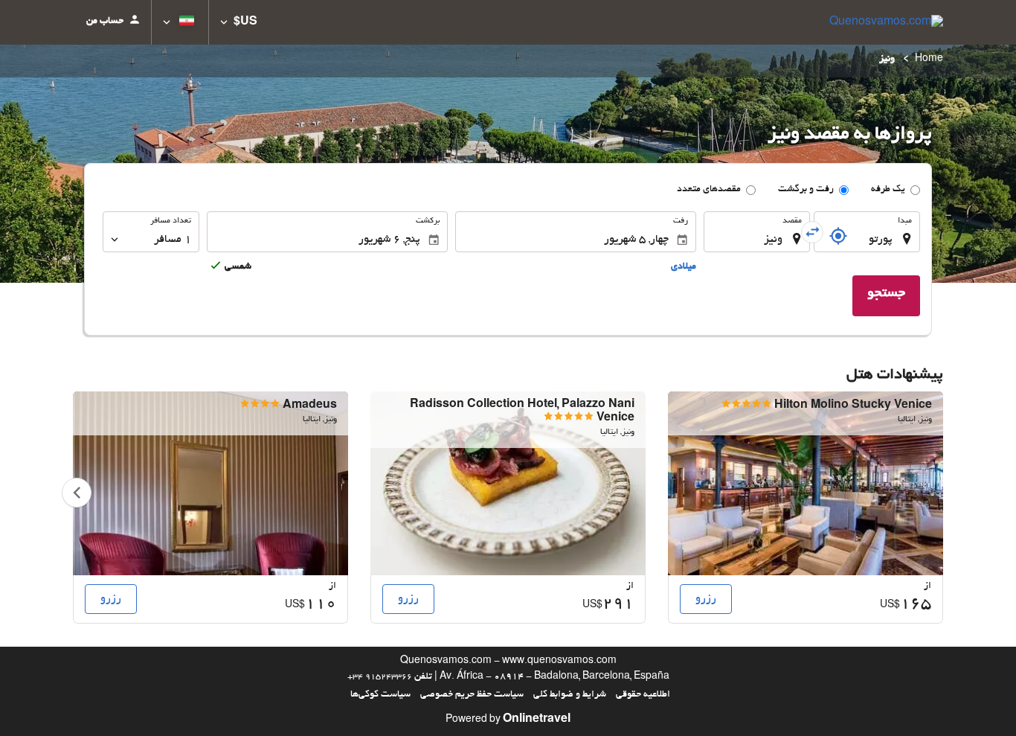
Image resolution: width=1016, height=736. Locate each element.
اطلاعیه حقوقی (643, 695)
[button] (239, 22)
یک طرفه (888, 190)
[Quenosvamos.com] (886, 22)
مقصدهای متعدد (709, 190)
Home (929, 59)
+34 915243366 (379, 677)
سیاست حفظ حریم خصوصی (472, 695)
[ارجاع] (838, 236)
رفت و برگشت (806, 190)
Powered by (508, 720)
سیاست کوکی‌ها (380, 695)
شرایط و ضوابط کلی (569, 695)
